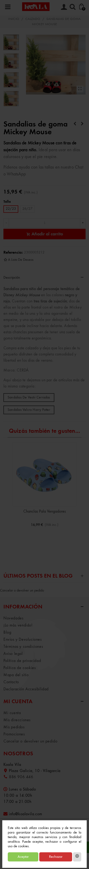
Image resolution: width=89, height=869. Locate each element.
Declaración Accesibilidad (26, 689)
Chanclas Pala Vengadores (44, 511)
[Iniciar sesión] (64, 6)
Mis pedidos (14, 727)
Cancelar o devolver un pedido (22, 590)
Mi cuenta (12, 713)
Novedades (13, 618)
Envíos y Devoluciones (22, 640)
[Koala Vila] (36, 6)
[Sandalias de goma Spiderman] (74, 124)
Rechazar (56, 857)
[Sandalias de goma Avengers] (82, 124)
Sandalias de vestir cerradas (29, 397)
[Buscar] (72, 6)
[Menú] (7, 6)
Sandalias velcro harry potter (29, 410)
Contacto (11, 682)
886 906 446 (21, 777)
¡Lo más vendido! (18, 625)
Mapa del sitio (16, 675)
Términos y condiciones (23, 647)
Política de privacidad (22, 661)
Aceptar (23, 857)
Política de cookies (19, 668)
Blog (7, 632)
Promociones (14, 734)
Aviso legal (13, 654)
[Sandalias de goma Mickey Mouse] (79, 89)
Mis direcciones (17, 720)
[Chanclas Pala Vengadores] (44, 474)
